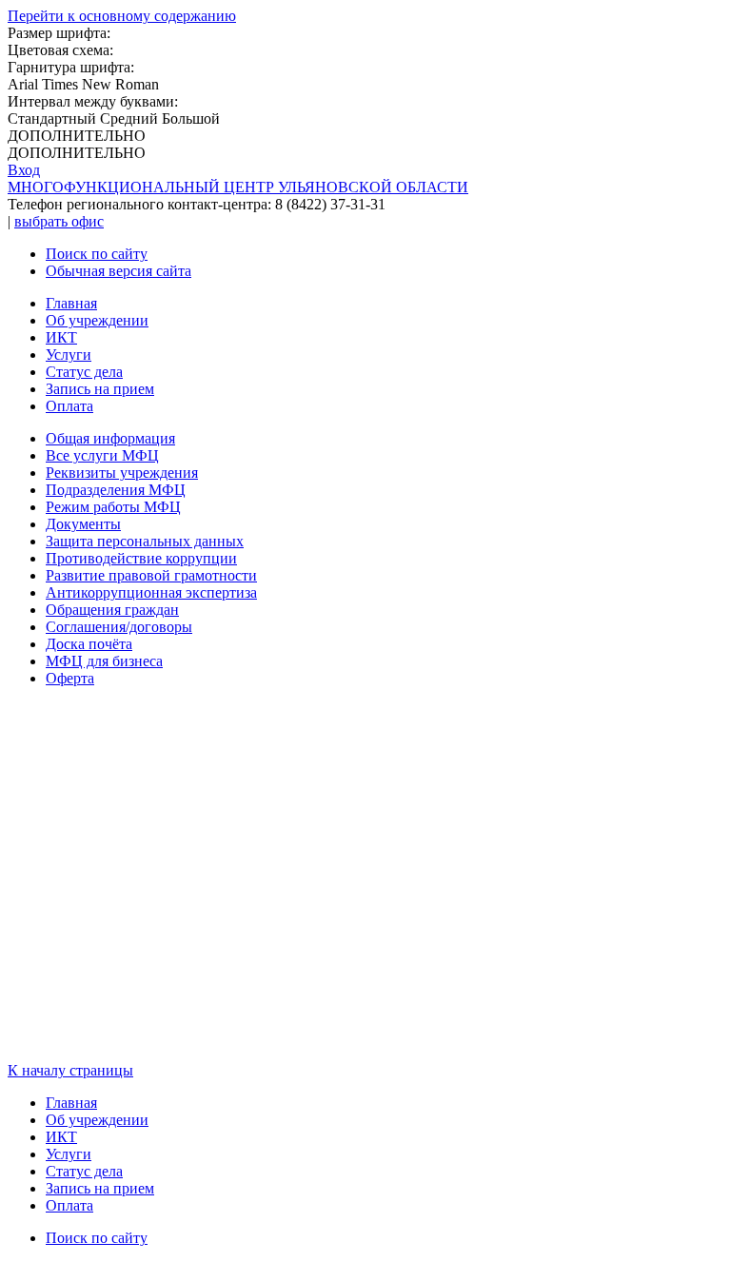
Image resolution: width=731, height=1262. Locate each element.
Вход (24, 170)
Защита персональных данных (145, 541)
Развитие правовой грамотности (151, 575)
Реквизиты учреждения (122, 472)
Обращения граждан (112, 609)
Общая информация (110, 438)
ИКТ (61, 337)
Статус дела (84, 372)
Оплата (69, 406)
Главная (71, 303)
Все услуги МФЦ (102, 455)
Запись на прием (100, 389)
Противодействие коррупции (141, 558)
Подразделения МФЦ (116, 490)
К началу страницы (70, 1070)
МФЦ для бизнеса (104, 661)
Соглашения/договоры (119, 627)
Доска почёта (89, 644)
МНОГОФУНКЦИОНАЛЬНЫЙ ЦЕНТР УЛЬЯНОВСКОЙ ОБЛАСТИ (238, 187)
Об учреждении (97, 320)
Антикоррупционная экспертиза (151, 592)
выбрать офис (59, 221)
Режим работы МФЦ (113, 507)
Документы (83, 524)
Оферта (70, 678)
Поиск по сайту (97, 254)
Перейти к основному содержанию (122, 16)
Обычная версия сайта (118, 271)
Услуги (68, 354)
